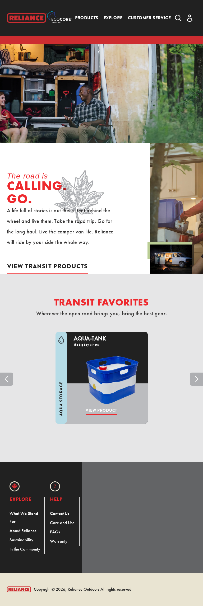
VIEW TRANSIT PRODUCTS (47, 266)
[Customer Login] (189, 18)
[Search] (178, 18)
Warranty (58, 541)
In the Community (25, 549)
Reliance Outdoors (83, 589)
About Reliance (23, 530)
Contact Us (59, 513)
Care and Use (62, 522)
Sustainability (21, 540)
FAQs (55, 532)
